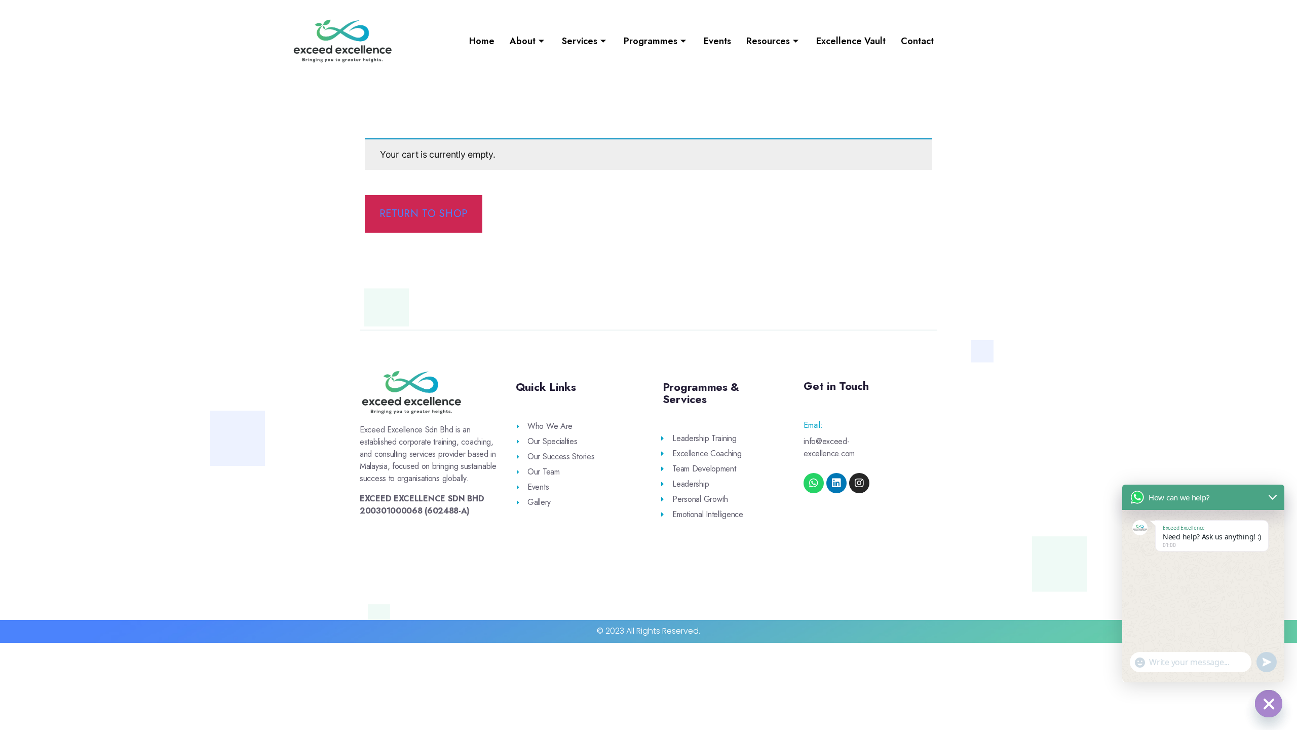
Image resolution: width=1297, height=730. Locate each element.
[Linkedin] (836, 483)
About (523, 41)
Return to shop (423, 213)
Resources (768, 41)
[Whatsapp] (814, 483)
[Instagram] (859, 483)
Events (717, 41)
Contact (917, 41)
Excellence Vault (851, 41)
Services (579, 41)
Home (481, 41)
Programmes (650, 41)
